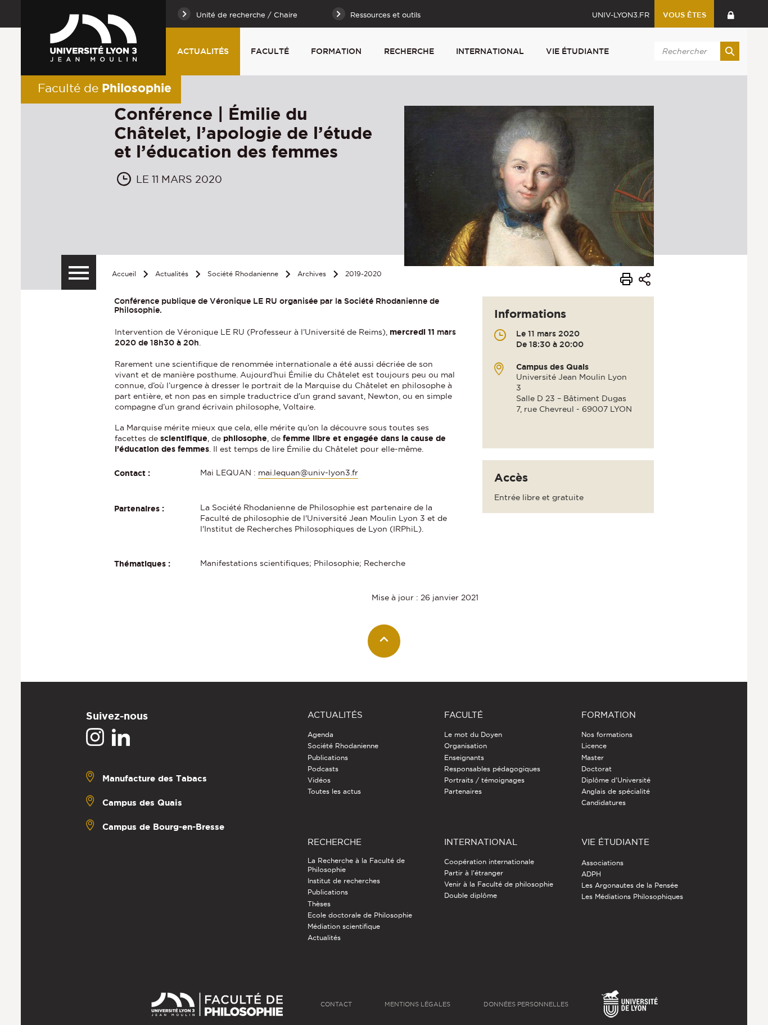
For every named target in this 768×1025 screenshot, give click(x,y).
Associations (602, 862)
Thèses (319, 903)
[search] (694, 51)
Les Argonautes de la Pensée (629, 885)
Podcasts (323, 768)
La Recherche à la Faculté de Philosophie (356, 865)
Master (592, 757)
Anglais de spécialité (615, 791)
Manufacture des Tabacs (154, 778)
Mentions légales (417, 1004)
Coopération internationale (489, 861)
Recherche (409, 51)
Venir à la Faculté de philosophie (498, 884)
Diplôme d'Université (615, 780)
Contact (336, 1004)
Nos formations (607, 734)
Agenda (320, 734)
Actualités (203, 51)
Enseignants (464, 757)
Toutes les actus (334, 791)
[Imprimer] (626, 280)
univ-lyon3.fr (620, 15)
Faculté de (104, 88)
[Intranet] (730, 14)
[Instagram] (95, 737)
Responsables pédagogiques (492, 768)
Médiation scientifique (344, 926)
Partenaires (463, 791)
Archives (311, 273)
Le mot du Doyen (473, 734)
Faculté (270, 51)
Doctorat (596, 768)
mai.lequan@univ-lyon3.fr (308, 472)
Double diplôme (470, 895)
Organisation (465, 745)
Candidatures (603, 802)
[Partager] (645, 281)
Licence (594, 745)
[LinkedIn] (121, 737)
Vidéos (319, 780)
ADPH (591, 874)
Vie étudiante (577, 51)
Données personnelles (526, 1004)
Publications (328, 757)
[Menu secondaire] (78, 272)
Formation (336, 51)
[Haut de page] (384, 641)
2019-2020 (363, 273)
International (490, 51)
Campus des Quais (142, 802)
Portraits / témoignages (484, 780)
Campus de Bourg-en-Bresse (163, 826)
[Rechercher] (729, 51)
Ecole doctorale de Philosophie (360, 915)
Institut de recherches (344, 880)
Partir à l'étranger (473, 872)
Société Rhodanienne (242, 273)
